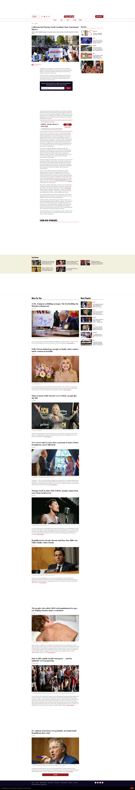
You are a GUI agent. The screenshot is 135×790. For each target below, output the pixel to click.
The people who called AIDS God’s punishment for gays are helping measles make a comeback (54, 609)
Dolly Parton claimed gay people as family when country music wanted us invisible (55, 350)
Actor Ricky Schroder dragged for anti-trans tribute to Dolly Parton (97, 328)
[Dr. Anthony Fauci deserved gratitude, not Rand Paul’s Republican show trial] (55, 750)
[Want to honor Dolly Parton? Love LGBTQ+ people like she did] (55, 415)
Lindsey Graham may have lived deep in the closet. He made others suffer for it (48, 269)
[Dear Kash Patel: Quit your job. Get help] (61, 269)
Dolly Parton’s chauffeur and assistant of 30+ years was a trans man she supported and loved (98, 314)
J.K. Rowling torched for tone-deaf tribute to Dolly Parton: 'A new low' (98, 306)
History (74, 20)
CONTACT (33, 782)
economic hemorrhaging (61, 179)
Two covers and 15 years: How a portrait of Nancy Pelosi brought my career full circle (55, 443)
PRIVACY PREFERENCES (64, 782)
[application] (92, 67)
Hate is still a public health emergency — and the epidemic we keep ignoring (52, 659)
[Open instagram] (49, 16)
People (94, 302)
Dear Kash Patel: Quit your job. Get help (72, 269)
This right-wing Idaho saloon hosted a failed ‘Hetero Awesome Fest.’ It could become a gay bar (98, 344)
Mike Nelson (34, 447)
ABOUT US (37, 782)
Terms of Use (28, 788)
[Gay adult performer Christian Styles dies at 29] (86, 334)
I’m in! (68, 88)
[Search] (93, 16)
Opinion (80, 20)
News (62, 20)
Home (33, 23)
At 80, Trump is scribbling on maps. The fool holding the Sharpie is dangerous (55, 305)
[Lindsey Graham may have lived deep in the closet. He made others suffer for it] (36, 269)
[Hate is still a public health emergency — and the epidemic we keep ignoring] (55, 678)
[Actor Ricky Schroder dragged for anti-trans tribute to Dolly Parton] (86, 327)
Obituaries (95, 332)
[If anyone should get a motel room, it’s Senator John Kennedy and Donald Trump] (61, 262)
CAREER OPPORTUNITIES (43, 782)
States (94, 38)
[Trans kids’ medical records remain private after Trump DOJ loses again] (86, 48)
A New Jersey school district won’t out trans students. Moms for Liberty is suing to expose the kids (98, 43)
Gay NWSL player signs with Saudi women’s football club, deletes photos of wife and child (98, 57)
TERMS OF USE (70, 782)
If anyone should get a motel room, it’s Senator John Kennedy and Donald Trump (72, 263)
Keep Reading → (71, 343)
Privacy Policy (21, 788)
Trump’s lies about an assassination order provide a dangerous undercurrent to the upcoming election (97, 263)
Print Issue (95, 31)
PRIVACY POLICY (57, 782)
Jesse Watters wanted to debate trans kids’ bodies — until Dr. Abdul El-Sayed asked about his (98, 322)
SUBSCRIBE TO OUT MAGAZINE (34, 16)
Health (68, 20)
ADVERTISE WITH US (51, 782)
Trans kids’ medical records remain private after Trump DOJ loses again (98, 49)
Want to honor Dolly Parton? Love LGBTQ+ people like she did (54, 397)
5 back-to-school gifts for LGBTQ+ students (97, 34)
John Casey (33, 308)
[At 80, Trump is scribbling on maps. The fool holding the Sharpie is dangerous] (55, 323)
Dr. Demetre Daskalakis (35, 663)
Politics (55, 20)
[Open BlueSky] (44, 16)
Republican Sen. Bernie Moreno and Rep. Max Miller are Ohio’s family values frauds (55, 541)
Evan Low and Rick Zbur (38, 64)
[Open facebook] (42, 16)
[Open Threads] (47, 16)
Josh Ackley (33, 400)
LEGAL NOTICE (76, 782)
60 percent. (68, 188)
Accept (132, 788)
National (94, 45)
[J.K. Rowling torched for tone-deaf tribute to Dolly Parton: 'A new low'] (86, 304)
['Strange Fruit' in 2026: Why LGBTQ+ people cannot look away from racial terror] (55, 510)
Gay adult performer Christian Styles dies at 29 (98, 336)
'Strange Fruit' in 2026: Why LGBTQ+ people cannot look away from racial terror (55, 491)
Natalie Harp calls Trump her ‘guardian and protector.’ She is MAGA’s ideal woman (48, 263)
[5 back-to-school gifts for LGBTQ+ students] (86, 32)
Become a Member (67, 124)
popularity (69, 181)
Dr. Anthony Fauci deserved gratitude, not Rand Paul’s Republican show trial (54, 731)
